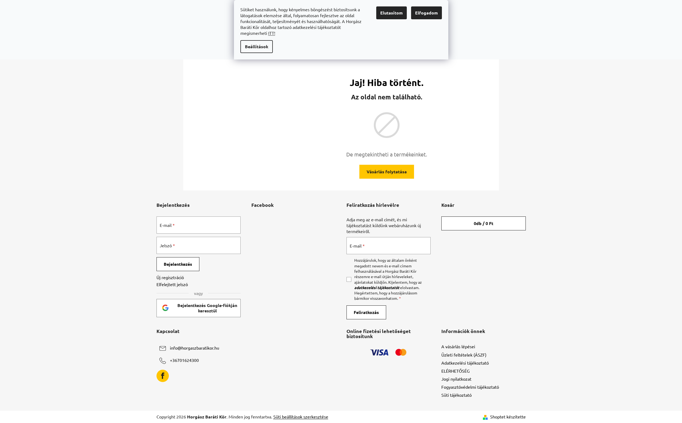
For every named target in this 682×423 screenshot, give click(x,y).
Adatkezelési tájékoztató (465, 362)
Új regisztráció (170, 277)
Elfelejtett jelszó (172, 284)
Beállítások (256, 46)
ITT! (271, 33)
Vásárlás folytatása (387, 171)
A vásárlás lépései (458, 346)
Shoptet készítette (508, 416)
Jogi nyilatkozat (456, 378)
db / (483, 223)
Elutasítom (391, 13)
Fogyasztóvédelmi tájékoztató (470, 387)
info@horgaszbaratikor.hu (194, 348)
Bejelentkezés (178, 264)
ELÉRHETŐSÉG (455, 370)
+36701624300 (184, 360)
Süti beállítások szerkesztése (300, 416)
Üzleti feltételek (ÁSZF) (463, 354)
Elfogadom (426, 13)
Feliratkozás (366, 312)
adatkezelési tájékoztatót (376, 287)
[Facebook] (162, 376)
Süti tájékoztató (456, 395)
